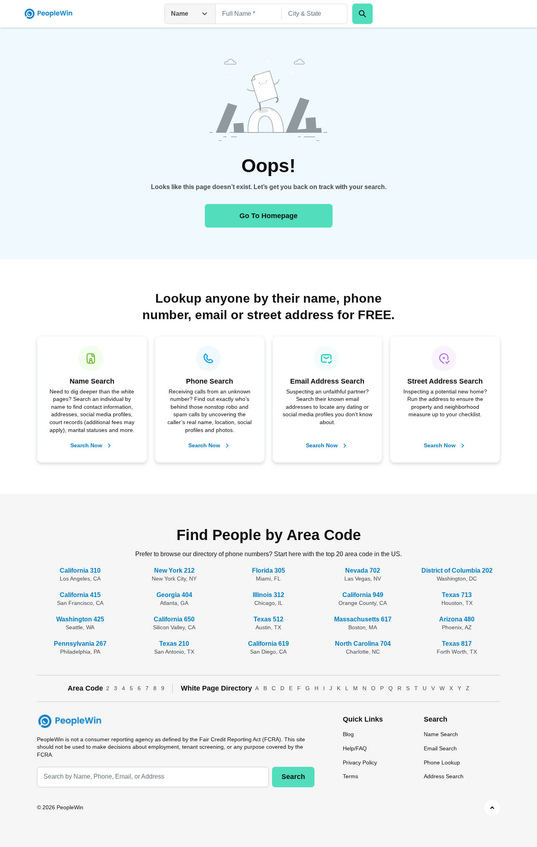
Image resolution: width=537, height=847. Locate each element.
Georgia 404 (174, 595)
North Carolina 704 (363, 643)
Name (179, 13)
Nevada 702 (362, 570)
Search (293, 777)
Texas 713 (457, 595)
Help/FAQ (355, 748)
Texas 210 (174, 643)
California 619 (268, 643)
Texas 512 (268, 619)
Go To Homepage (268, 216)
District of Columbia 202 (457, 570)
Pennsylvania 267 (80, 643)
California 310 (80, 570)
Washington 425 (80, 619)
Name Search (441, 734)
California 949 (362, 595)
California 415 (80, 595)
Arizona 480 (456, 619)
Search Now (86, 445)
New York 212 (174, 570)
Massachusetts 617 (363, 619)
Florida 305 (268, 570)
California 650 (174, 619)
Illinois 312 (268, 595)
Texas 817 (457, 643)
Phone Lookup (442, 762)
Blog (348, 734)
